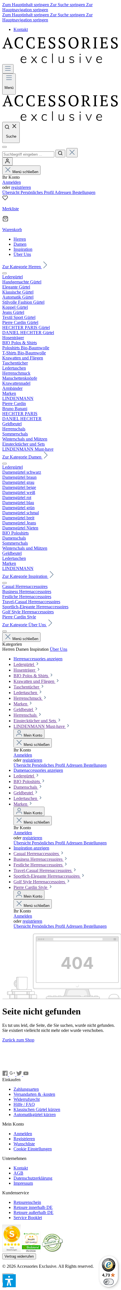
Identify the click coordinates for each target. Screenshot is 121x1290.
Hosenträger (25, 670)
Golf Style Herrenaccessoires (40, 881)
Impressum (23, 1183)
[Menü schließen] (4, 273)
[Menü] (8, 68)
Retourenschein (27, 1202)
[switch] (109, 1282)
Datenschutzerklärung (33, 1178)
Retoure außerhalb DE (33, 1212)
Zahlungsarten (26, 1089)
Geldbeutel (24, 709)
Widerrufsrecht (27, 1099)
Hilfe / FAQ (24, 1104)
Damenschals (26, 787)
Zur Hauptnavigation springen (47, 7)
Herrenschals (26, 715)
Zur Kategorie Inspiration (25, 576)
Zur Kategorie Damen (22, 457)
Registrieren (24, 1138)
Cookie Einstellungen (33, 1148)
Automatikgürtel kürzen (35, 1114)
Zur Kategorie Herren (22, 266)
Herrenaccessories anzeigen (38, 658)
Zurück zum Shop (18, 1040)
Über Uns (58, 649)
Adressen (63, 192)
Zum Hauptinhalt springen (26, 4)
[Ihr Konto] (7, 161)
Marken (21, 703)
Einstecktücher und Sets (35, 720)
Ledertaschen (26, 692)
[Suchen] (60, 153)
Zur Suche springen (68, 4)
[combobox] (28, 154)
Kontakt (21, 29)
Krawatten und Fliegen (34, 681)
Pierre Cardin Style (31, 887)
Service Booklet (28, 1217)
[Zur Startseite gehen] (60, 61)
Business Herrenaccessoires (39, 859)
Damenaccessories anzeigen (38, 770)
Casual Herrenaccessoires (37, 853)
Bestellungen (83, 192)
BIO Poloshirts (27, 781)
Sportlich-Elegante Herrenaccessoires (47, 876)
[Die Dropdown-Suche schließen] (72, 152)
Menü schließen (25, 172)
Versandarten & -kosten (34, 1094)
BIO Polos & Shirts (31, 675)
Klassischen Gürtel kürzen (37, 1109)
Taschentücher (27, 687)
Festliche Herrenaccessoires (39, 864)
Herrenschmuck (28, 698)
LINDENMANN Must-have (40, 726)
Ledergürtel (24, 664)
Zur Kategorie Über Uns (24, 624)
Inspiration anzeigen (31, 848)
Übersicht (11, 192)
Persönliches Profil (38, 192)
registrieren (21, 187)
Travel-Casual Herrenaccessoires (43, 870)
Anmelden (11, 182)
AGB (18, 1173)
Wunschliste (24, 1143)
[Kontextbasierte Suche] (4, 147)
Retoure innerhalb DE (33, 1207)
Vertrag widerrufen (19, 1256)
